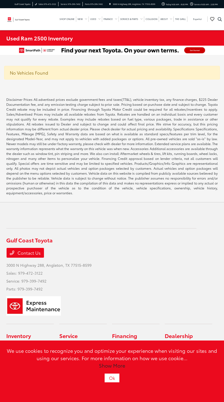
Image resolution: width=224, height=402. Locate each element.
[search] (220, 19)
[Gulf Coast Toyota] (21, 18)
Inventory (18, 335)
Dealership (179, 335)
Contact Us (28, 253)
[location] (110, 4)
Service (68, 335)
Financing (124, 335)
